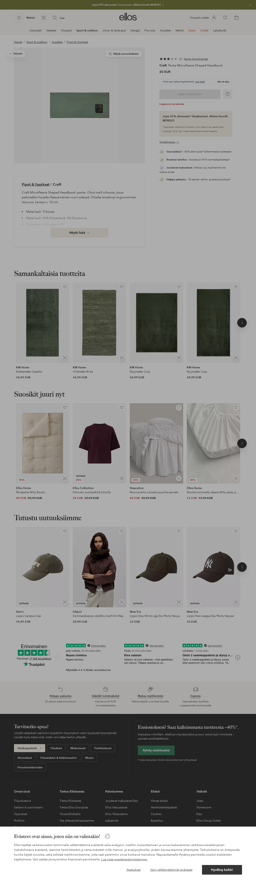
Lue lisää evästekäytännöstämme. (124, 859)
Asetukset (134, 870)
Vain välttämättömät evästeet (171, 870)
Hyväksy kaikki (222, 870)
